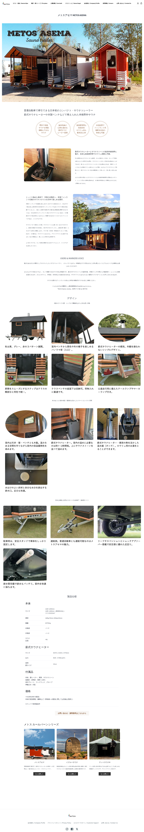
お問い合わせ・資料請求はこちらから (72, 713)
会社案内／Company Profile (36, 823)
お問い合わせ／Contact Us (109, 823)
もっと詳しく (39, 774)
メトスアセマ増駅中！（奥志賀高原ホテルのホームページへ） (73, 286)
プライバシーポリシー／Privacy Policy (59, 823)
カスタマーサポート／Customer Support (86, 823)
